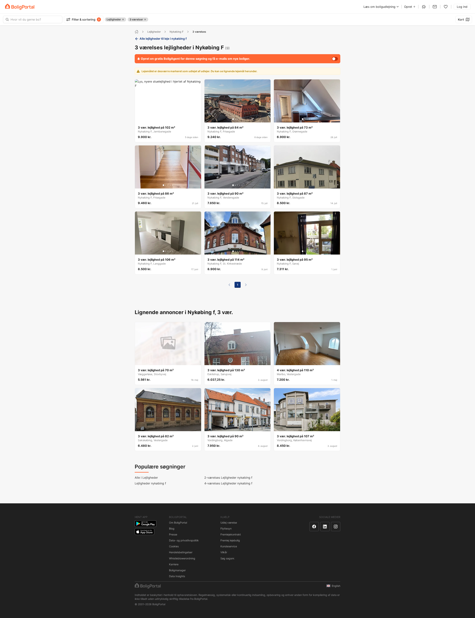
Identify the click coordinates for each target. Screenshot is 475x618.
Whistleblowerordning (182, 558)
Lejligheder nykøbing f (150, 483)
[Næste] (246, 285)
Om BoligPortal (178, 522)
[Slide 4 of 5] (170, 119)
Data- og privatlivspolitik (184, 540)
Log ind (462, 7)
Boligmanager (177, 570)
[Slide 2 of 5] (166, 119)
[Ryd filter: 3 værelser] (145, 19)
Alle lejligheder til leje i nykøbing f (163, 38)
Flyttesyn (226, 528)
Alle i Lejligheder (146, 477)
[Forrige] (229, 285)
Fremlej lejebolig (230, 540)
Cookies (174, 546)
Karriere (173, 564)
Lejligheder (154, 31)
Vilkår (223, 552)
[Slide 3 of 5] (168, 119)
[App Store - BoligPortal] (144, 531)
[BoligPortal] (19, 7)
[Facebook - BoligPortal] (314, 526)
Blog (171, 528)
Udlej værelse (228, 522)
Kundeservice (228, 546)
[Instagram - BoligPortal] (335, 526)
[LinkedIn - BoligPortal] (325, 526)
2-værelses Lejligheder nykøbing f (228, 477)
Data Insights (177, 576)
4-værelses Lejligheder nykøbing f (228, 483)
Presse (173, 534)
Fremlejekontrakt (230, 534)
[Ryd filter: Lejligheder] (123, 19)
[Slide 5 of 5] (172, 119)
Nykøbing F (177, 31)
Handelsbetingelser (180, 552)
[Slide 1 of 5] (163, 119)
